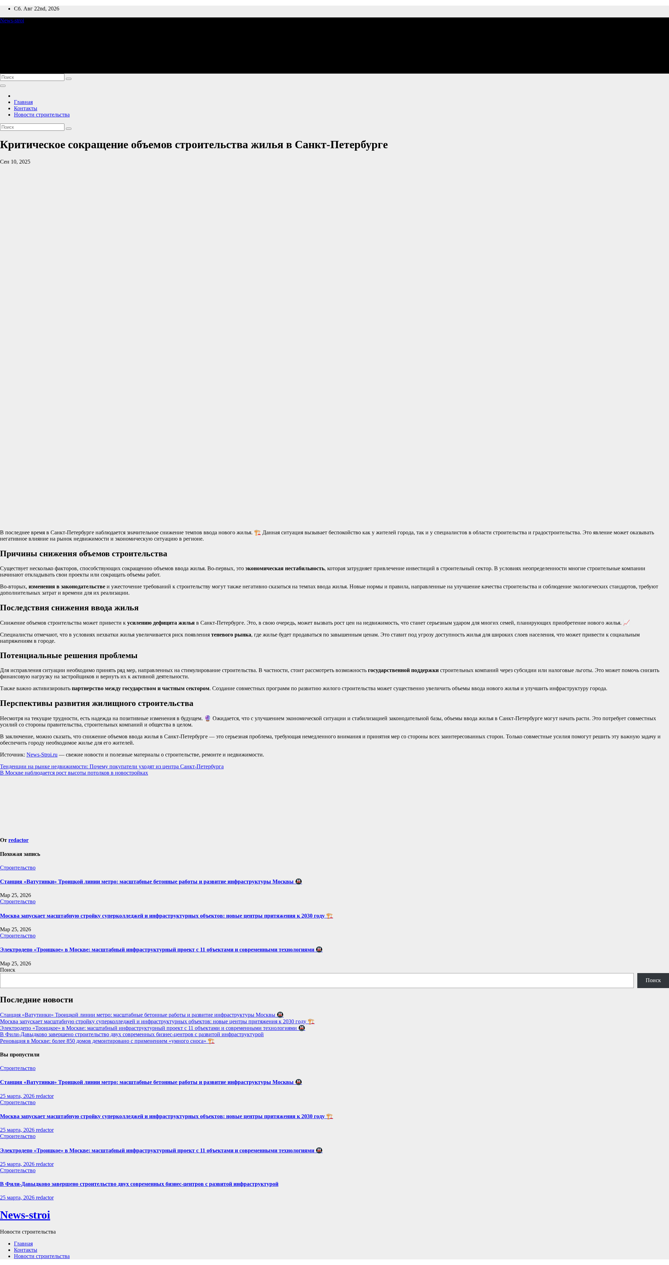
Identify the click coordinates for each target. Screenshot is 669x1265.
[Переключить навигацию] (3, 86)
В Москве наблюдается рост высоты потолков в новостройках (74, 773)
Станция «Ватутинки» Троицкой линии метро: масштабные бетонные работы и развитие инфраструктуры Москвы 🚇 (151, 881)
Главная (23, 102)
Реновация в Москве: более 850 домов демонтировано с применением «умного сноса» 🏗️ (107, 1041)
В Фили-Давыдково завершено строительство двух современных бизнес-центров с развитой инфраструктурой (132, 1034)
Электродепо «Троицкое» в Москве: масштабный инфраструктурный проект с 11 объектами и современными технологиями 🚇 (161, 949)
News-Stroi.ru (41, 755)
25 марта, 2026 (18, 1096)
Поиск (7, 970)
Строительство (18, 868)
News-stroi (12, 20)
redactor (18, 840)
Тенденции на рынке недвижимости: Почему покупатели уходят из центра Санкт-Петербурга (112, 766)
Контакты (25, 108)
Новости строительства (42, 115)
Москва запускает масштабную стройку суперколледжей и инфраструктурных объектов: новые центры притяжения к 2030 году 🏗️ (166, 916)
